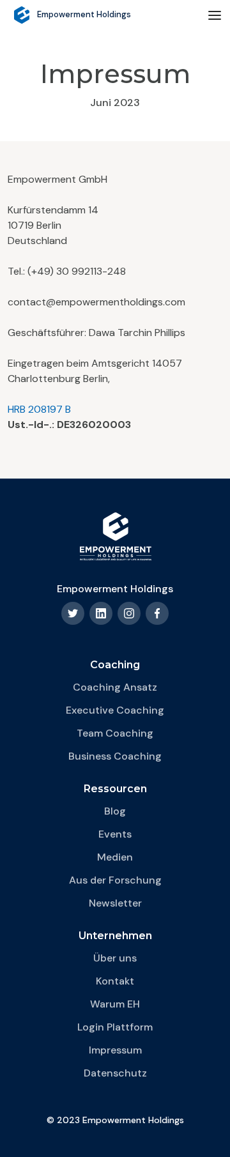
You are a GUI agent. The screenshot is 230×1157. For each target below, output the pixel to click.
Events (115, 834)
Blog (115, 811)
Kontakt (115, 981)
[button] (214, 15)
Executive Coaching (115, 710)
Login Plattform (115, 1027)
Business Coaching (115, 756)
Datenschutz (115, 1073)
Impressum (115, 1050)
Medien (115, 857)
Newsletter (115, 903)
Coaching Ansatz (115, 687)
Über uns (115, 958)
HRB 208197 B (39, 409)
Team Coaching (115, 733)
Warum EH (115, 1004)
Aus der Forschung (115, 880)
